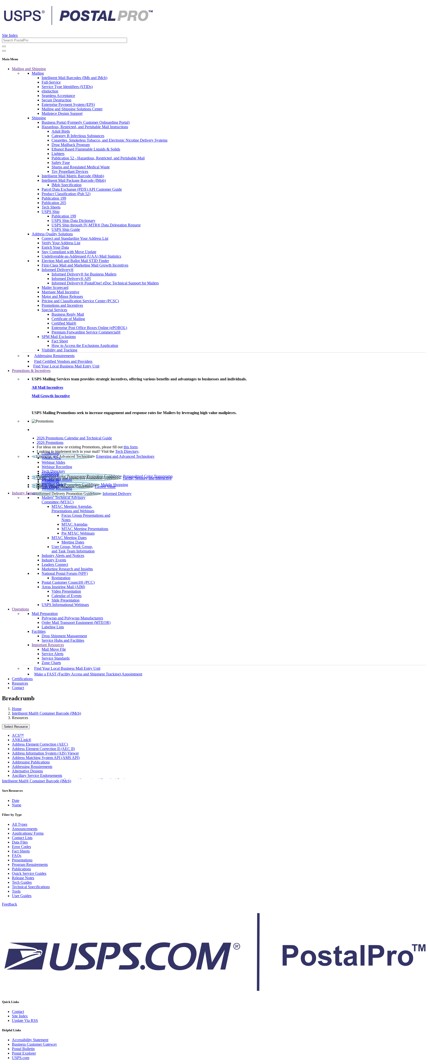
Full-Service (51, 82)
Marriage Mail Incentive (60, 292)
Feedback (9, 904)
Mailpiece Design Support (62, 113)
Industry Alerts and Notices (63, 555)
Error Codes (21, 847)
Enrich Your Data (55, 247)
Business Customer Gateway (34, 1044)
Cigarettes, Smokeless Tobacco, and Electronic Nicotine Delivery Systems (109, 140)
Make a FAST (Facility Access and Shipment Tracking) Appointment (88, 674)
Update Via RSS (25, 1020)
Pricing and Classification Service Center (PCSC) (80, 301)
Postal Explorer (24, 1053)
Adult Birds (61, 131)
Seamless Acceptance (58, 95)
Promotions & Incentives (31, 370)
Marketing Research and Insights (67, 569)
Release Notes (23, 878)
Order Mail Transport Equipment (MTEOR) (76, 622)
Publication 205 (54, 203)
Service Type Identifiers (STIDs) (67, 87)
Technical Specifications (31, 887)
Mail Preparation (45, 613)
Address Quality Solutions (52, 234)
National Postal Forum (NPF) (65, 573)
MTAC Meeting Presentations (84, 529)
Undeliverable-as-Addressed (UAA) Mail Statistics (81, 256)
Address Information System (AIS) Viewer (45, 753)
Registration (61, 578)
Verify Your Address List (61, 243)
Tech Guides (22, 882)
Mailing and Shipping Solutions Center (72, 109)
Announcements (24, 829)
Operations (20, 609)
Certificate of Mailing (68, 319)
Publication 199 (54, 198)
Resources (20, 683)
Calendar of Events (66, 596)
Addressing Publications (31, 762)
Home (17, 709)
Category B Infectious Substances (78, 136)
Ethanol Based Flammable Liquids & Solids (86, 149)
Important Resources (48, 645)
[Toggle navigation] (4, 51)
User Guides (21, 896)
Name (16, 805)
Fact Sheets (21, 851)
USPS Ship (50, 212)
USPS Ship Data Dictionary (73, 220)
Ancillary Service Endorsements (37, 775)
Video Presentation (66, 591)
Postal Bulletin (23, 1049)
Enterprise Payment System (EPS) (68, 104)
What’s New (51, 458)
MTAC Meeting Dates (69, 538)
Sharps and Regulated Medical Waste (81, 167)
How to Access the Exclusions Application (85, 345)
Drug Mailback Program (71, 145)
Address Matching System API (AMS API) (46, 758)
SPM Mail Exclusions (59, 336)
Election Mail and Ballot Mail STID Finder (75, 261)
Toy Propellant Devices (70, 171)
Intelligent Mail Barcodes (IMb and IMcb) (74, 78)
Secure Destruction (56, 100)
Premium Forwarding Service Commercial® (86, 332)
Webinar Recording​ (57, 467)
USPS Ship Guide (66, 229)
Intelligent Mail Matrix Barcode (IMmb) (73, 176)
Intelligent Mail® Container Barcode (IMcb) (46, 713)
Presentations (22, 860)
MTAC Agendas (74, 524)
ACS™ (18, 735)
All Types (19, 824)
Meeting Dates (72, 542)
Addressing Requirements (54, 356)
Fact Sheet (60, 341)
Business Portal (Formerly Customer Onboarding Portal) (86, 122)
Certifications (22, 679)
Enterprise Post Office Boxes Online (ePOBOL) (89, 328)
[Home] (78, 23)
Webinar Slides (53, 462)
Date (15, 800)
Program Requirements (30, 864)
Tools (16, 891)
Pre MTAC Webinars (78, 533)
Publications (21, 869)
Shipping (39, 118)
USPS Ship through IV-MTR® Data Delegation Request (96, 225)
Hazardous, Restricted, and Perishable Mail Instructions (85, 127)
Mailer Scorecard (55, 287)
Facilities (39, 631)
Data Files (20, 842)
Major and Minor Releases (62, 296)
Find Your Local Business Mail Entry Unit (66, 366)
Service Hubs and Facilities (63, 640)
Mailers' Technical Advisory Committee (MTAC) (63, 499)
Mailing (38, 73)
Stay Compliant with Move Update (69, 252)
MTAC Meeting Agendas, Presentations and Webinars (73, 508)
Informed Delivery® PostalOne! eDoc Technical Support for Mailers (105, 283)
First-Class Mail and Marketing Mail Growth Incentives (85, 265)
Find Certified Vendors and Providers (63, 361)
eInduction (50, 91)
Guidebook (50, 453)
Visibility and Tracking (59, 350)
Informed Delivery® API (71, 278)
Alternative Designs (27, 771)
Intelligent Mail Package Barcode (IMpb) (74, 180)
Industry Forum (24, 493)
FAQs (16, 855)
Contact (18, 688)
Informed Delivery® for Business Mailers (84, 274)
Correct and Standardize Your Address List (75, 238)
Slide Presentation (66, 600)
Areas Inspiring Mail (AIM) (63, 587)
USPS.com (20, 1058)
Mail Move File (54, 649)
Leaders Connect (55, 564)
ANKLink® (21, 740)
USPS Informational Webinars (65, 605)
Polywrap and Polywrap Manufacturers (72, 618)
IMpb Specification (66, 185)
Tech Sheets (51, 207)
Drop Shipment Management (64, 636)
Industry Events (54, 560)
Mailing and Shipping (29, 69)
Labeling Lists (53, 627)
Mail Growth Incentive (51, 396)
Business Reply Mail (68, 314)
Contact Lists (22, 838)
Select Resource (16, 727)
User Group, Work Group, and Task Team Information (73, 549)
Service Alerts (52, 654)
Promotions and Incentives (62, 305)
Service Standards (56, 658)
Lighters (58, 154)
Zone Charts (51, 663)
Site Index (10, 35)
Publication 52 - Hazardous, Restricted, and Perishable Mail (98, 158)
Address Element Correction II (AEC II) (43, 749)
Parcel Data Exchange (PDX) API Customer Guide (82, 189)
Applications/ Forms (28, 833)
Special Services (54, 310)
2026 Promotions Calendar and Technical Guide (74, 438)
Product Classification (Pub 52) (66, 194)
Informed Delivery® (58, 270)
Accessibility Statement (30, 1040)
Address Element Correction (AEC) (40, 744)
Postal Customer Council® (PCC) (68, 582)
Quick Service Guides (29, 873)
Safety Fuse (61, 162)
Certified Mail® (64, 323)
